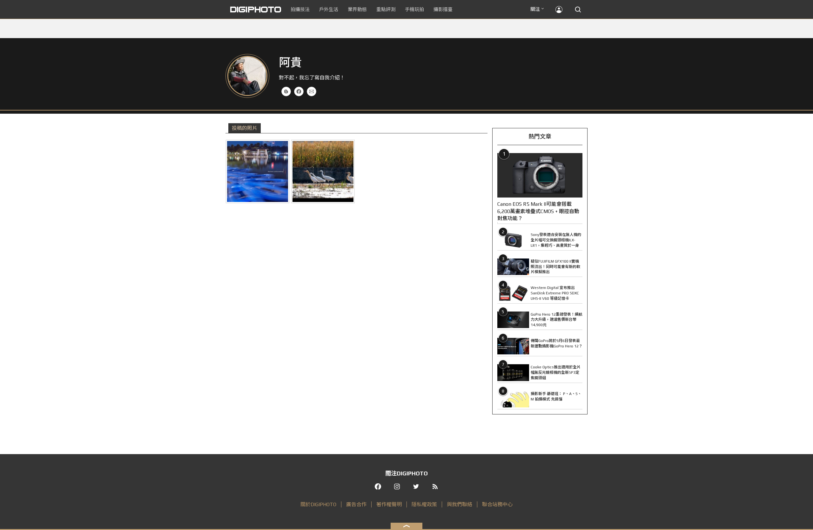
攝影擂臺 (443, 9)
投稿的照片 (244, 128)
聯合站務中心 (497, 504)
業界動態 (357, 9)
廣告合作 (356, 504)
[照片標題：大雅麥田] (323, 171)
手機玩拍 (414, 9)
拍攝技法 (300, 9)
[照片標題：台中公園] (257, 171)
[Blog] (286, 91)
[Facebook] (299, 91)
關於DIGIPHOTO (318, 504)
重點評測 (385, 9)
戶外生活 (328, 9)
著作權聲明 (389, 504)
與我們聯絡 (459, 504)
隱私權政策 (424, 504)
